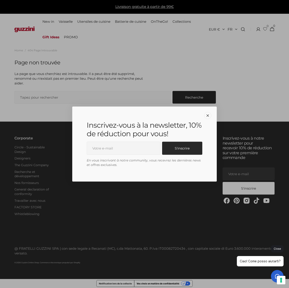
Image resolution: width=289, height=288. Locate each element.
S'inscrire (182, 148)
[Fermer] (207, 115)
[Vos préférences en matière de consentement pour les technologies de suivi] (281, 280)
